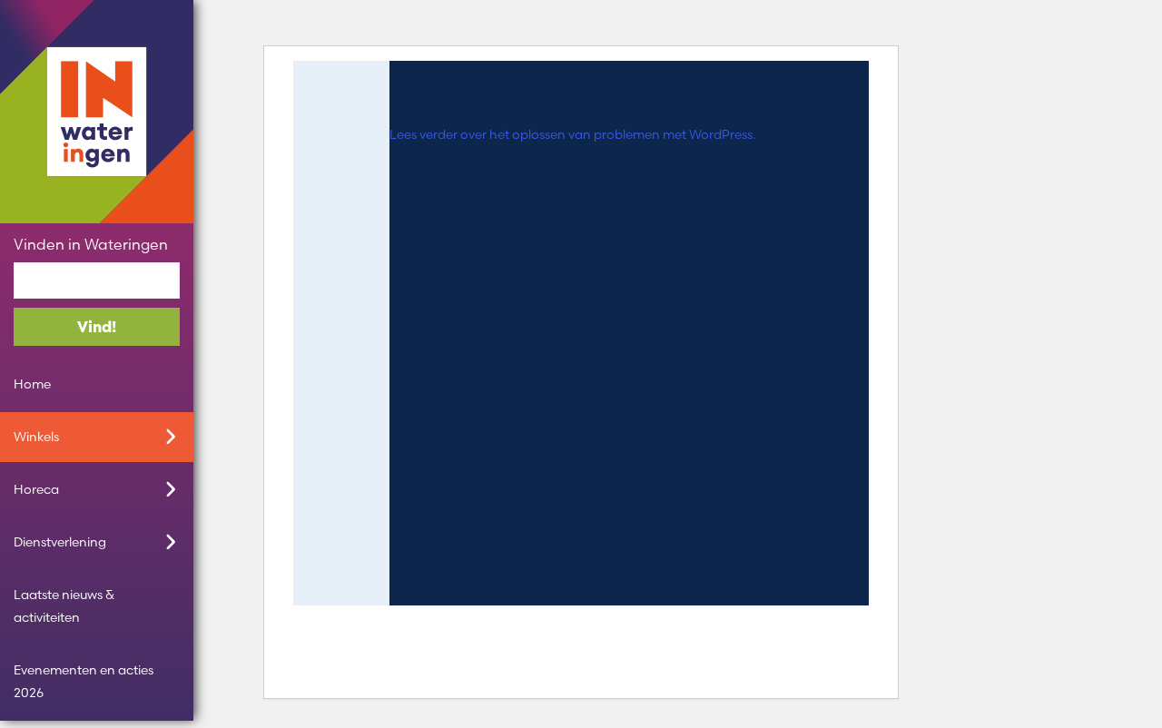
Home (32, 384)
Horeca (36, 489)
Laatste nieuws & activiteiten (64, 605)
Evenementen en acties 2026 (83, 681)
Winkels (36, 436)
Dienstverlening (60, 542)
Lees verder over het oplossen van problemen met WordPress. (572, 134)
